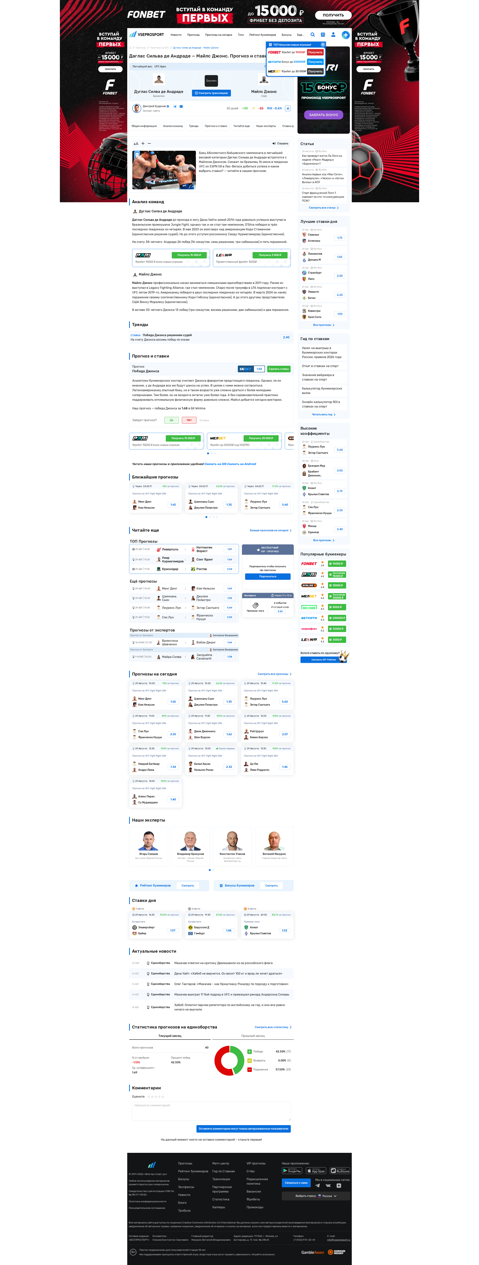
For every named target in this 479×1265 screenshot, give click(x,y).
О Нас (251, 1171)
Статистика (220, 1199)
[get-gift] (323, 35)
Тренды (194, 126)
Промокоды (255, 1207)
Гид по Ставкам (223, 1171)
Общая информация (144, 126)
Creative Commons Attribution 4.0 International (209, 1222)
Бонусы (287, 35)
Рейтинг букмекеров (262, 35)
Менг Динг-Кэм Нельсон (155, 498)
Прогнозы (193, 35)
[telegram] (317, 1185)
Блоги (182, 1203)
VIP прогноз (268, 567)
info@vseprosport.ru (338, 1239)
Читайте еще (242, 126)
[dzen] (339, 1185)
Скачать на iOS (215, 464)
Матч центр (220, 1163)
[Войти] (333, 34)
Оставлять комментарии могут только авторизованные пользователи (243, 1128)
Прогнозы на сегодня (218, 35)
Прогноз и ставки (216, 126)
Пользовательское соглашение (147, 1208)
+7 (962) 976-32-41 (304, 1239)
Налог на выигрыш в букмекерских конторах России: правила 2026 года (321, 352)
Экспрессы (186, 1187)
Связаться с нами (296, 1182)
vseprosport (146, 35)
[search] (313, 35)
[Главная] (130, 48)
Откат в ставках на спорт (320, 366)
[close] (323, 44)
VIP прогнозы (256, 1163)
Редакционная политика (257, 1181)
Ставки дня (289, 126)
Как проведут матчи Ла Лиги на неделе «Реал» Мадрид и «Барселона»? (323, 157)
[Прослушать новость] (274, 144)
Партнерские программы (222, 1189)
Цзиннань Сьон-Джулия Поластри (211, 498)
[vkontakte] (328, 1185)
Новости (176, 35)
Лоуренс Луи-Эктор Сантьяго (267, 498)
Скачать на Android (241, 464)
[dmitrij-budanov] (288, 108)
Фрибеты (253, 1199)
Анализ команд (173, 126)
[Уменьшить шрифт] (149, 143)
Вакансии (254, 1191)
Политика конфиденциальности (147, 1201)
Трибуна (184, 1210)
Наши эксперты (266, 126)
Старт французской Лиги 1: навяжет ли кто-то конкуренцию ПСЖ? (323, 195)
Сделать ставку (279, 369)
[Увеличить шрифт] (143, 143)
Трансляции (221, 1179)
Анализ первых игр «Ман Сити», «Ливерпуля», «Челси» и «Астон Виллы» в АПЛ (323, 176)
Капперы (218, 1207)
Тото (241, 35)
